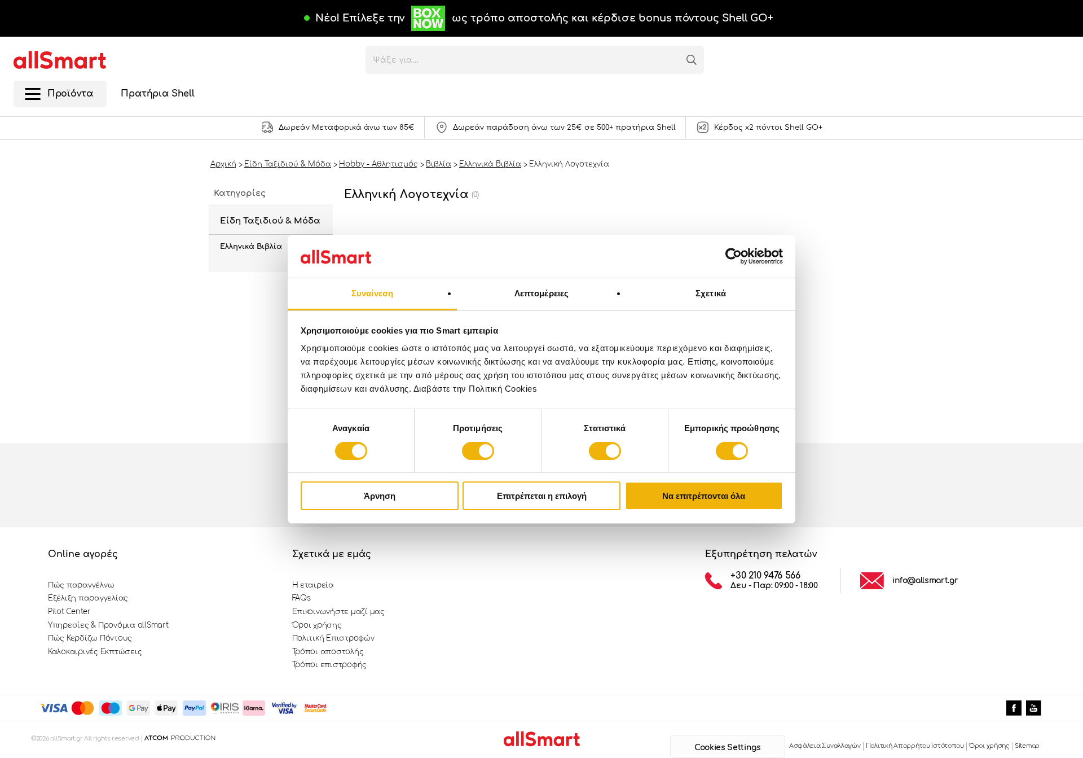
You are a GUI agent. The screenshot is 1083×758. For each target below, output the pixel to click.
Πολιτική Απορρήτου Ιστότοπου (915, 746)
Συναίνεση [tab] (372, 293)
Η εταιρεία (313, 585)
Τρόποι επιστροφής (329, 665)
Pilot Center (69, 612)
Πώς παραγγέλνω (81, 585)
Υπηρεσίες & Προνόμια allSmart (108, 625)
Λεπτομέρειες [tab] (541, 293)
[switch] (478, 451)
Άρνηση (379, 496)
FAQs (301, 598)
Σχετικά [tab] (710, 293)
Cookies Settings (727, 747)
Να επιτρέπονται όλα (703, 496)
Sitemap (1027, 746)
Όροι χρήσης (317, 625)
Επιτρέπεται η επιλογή (542, 496)
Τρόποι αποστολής (328, 652)
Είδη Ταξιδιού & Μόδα (270, 221)
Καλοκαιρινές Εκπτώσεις (95, 652)
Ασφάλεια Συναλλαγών (825, 746)
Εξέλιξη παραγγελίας (88, 598)
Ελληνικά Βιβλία (251, 247)
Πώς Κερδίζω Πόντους (90, 638)
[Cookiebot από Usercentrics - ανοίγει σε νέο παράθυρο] (733, 256)
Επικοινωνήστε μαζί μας (338, 612)
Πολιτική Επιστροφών (333, 638)
